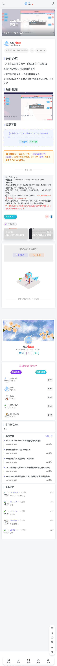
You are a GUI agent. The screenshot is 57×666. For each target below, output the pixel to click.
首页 (7, 33)
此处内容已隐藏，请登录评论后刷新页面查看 (30, 133)
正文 (21, 33)
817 (22, 353)
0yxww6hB (14, 492)
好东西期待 (14, 524)
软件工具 (14, 33)
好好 (11, 533)
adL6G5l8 (13, 502)
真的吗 (12, 514)
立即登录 (23, 141)
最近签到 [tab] (16, 372)
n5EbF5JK (13, 520)
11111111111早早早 (17, 496)
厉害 (11, 505)
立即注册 (33, 141)
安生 (12, 42)
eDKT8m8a (14, 530)
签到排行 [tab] (41, 372)
